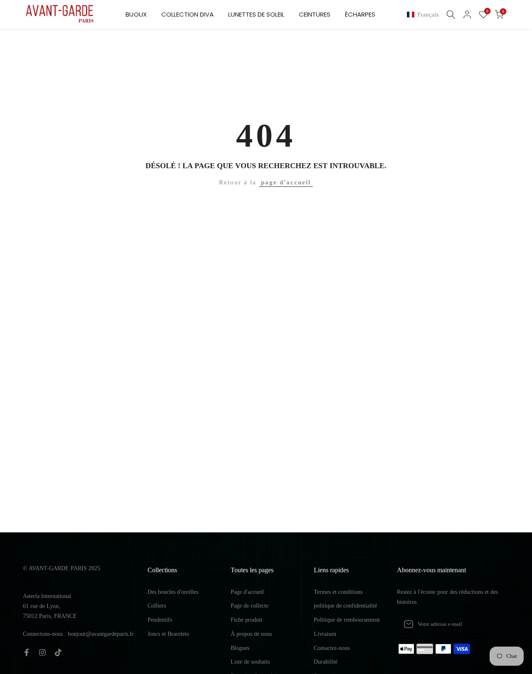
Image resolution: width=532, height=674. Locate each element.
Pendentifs (160, 620)
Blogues (240, 648)
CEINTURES (314, 14)
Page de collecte (249, 606)
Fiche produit (246, 620)
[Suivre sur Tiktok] (58, 652)
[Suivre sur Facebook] (26, 652)
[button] (424, 15)
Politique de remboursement (347, 620)
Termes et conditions (338, 592)
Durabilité (325, 662)
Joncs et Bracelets (168, 634)
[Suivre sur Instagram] (42, 652)
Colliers (157, 606)
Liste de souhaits (250, 662)
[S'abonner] (494, 624)
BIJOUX (136, 14)
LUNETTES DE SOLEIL (256, 14)
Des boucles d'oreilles (173, 592)
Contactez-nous (332, 648)
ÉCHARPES (360, 14)
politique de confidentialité (345, 606)
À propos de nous (251, 634)
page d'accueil (286, 182)
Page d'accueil (247, 592)
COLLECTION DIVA (187, 14)
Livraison (325, 634)
